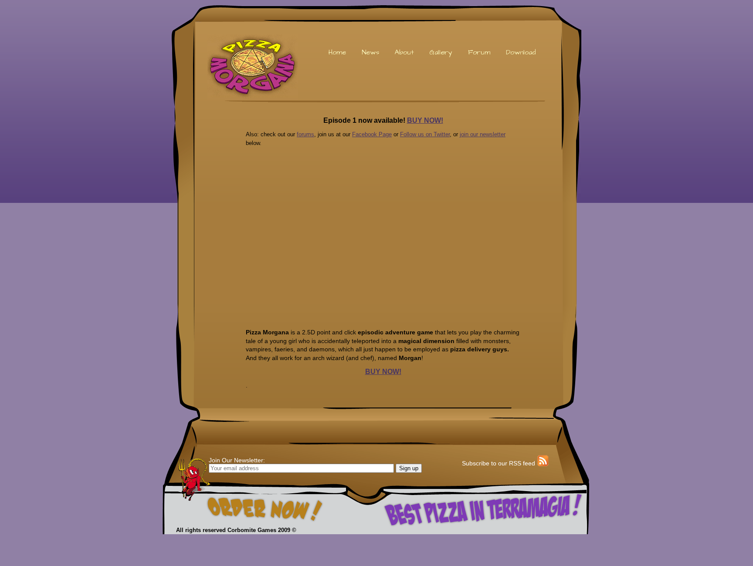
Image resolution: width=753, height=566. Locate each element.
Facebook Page (372, 134)
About (404, 52)
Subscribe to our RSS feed (498, 463)
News (370, 52)
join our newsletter (482, 134)
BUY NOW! (425, 120)
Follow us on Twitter (425, 134)
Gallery (440, 52)
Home (337, 52)
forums (305, 134)
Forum (479, 52)
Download (521, 52)
